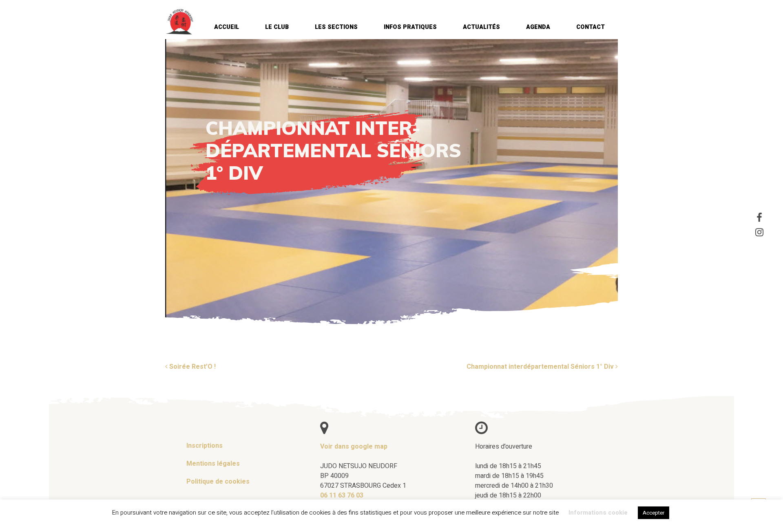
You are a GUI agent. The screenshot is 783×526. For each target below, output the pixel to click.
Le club (277, 27)
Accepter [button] (653, 513)
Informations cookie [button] (598, 512)
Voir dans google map (353, 446)
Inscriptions (204, 446)
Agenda (538, 27)
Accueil (226, 27)
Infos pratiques (410, 27)
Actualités (481, 27)
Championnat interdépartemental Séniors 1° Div (541, 367)
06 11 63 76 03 (341, 495)
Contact (590, 27)
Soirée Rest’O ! (192, 367)
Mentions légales (213, 464)
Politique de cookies (218, 481)
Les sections (336, 27)
